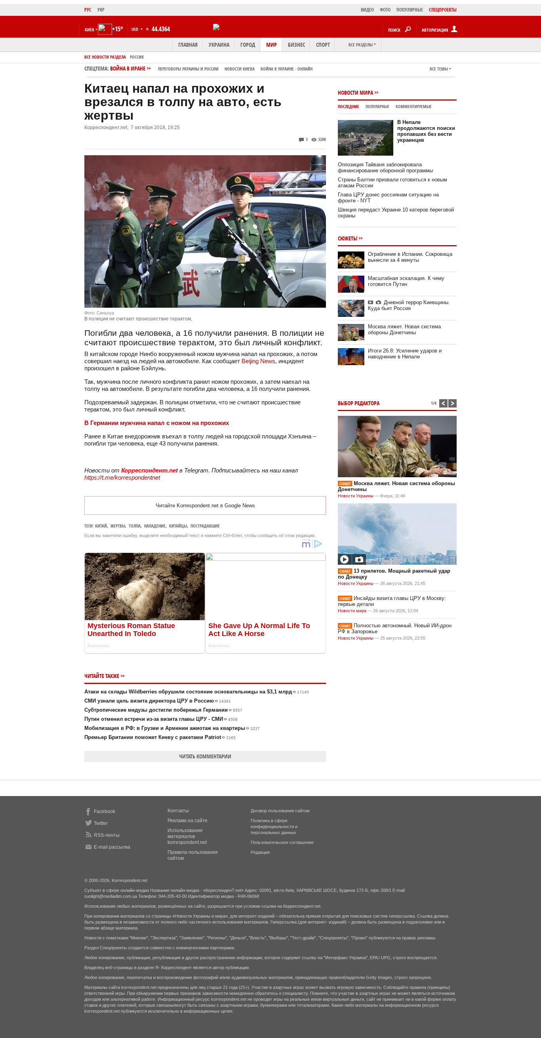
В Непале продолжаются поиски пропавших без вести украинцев (426, 131)
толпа (135, 526)
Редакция (260, 852)
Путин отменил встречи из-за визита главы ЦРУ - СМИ (161, 719)
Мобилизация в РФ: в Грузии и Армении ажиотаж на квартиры (172, 728)
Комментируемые (414, 106)
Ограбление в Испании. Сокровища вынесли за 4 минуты (410, 257)
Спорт (323, 44)
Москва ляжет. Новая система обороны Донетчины (404, 329)
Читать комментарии (205, 756)
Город (247, 44)
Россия (137, 57)
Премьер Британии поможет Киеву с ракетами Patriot (160, 737)
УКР (101, 9)
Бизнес (296, 44)
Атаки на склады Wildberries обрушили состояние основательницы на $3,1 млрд (196, 692)
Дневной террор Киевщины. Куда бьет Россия (409, 305)
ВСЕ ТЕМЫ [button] (439, 69)
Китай (101, 526)
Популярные (377, 106)
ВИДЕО (367, 9)
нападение (155, 526)
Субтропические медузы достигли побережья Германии (163, 710)
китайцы (178, 526)
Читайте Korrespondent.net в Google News (205, 506)
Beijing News (258, 361)
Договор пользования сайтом (280, 810)
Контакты (178, 810)
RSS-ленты (107, 835)
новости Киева (240, 69)
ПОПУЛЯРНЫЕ (409, 9)
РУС (87, 9)
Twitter (101, 823)
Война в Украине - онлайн (286, 69)
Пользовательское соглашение (282, 842)
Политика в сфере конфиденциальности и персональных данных (274, 826)
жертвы (117, 526)
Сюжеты (347, 238)
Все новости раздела (105, 57)
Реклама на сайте (188, 820)
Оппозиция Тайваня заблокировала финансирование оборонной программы (385, 167)
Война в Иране (211, 68)
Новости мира (355, 92)
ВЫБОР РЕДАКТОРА (358, 403)
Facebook (104, 811)
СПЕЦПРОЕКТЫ (443, 9)
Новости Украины (355, 495)
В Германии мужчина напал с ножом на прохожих (156, 422)
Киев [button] (89, 29)
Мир (271, 44)
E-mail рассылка (112, 847)
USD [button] (135, 29)
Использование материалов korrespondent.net (187, 836)
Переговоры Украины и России (188, 69)
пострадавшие (205, 526)
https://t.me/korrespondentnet (122, 477)
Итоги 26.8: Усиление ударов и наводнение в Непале (405, 354)
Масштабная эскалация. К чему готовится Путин (406, 281)
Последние (348, 106)
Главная (188, 44)
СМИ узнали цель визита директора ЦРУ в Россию (157, 701)
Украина (219, 44)
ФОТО (385, 9)
